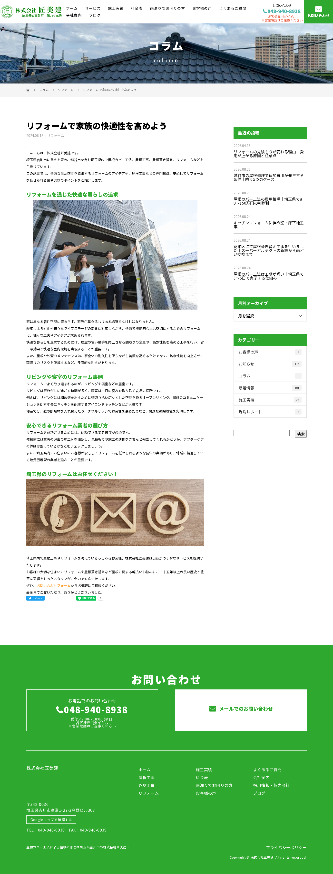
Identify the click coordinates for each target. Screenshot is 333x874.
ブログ (95, 15)
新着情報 (269, 388)
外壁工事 (146, 785)
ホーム (72, 8)
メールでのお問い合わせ (245, 708)
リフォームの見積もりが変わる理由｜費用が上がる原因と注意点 (269, 153)
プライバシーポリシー (286, 847)
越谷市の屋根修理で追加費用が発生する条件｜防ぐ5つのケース (269, 177)
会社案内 (74, 15)
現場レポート (269, 412)
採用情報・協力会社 (271, 785)
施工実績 (116, 8)
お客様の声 (202, 8)
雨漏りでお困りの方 (167, 8)
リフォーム (66, 89)
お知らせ (269, 364)
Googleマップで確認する (51, 819)
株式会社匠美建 (42, 768)
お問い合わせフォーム (54, 585)
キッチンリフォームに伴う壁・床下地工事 (269, 224)
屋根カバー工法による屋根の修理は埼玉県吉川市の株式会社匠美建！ (78, 847)
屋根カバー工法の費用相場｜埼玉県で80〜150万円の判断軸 (268, 201)
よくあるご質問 (232, 8)
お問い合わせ (318, 15)
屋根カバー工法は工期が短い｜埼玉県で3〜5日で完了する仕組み (269, 276)
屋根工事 (146, 777)
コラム (269, 376)
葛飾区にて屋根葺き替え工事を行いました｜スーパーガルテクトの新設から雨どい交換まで (269, 250)
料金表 (137, 8)
